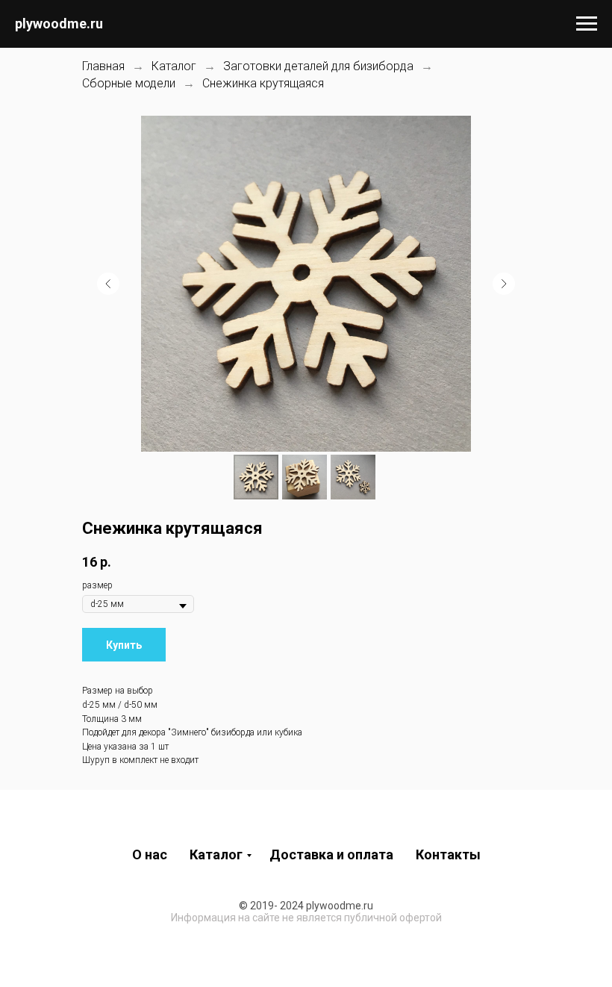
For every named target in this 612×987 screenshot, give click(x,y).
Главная (103, 66)
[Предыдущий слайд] (108, 284)
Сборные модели (128, 83)
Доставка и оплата (331, 854)
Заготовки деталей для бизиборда (318, 66)
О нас (149, 854)
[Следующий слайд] (504, 284)
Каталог (174, 66)
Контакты (448, 854)
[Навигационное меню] (586, 23)
